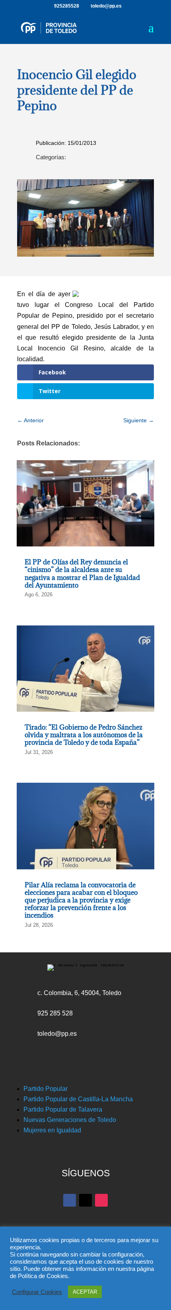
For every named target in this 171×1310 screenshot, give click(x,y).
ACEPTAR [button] (85, 1292)
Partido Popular (45, 1088)
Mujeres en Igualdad (52, 1130)
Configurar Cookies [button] (37, 1292)
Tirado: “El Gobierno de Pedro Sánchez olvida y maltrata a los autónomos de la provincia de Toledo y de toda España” (84, 735)
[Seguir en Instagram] (101, 1200)
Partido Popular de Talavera (62, 1109)
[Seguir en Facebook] (69, 1200)
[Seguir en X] (85, 1200)
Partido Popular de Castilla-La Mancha (78, 1099)
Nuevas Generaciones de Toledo (69, 1119)
